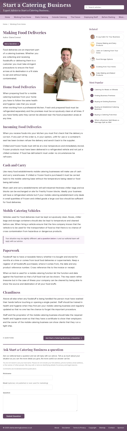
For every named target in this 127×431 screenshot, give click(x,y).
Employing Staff (91, 17)
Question (6, 393)
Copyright (92, 428)
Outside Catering (59, 17)
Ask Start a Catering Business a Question (63, 338)
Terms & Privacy (79, 428)
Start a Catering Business (37, 5)
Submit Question (13, 416)
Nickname (7, 373)
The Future (75, 17)
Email (25, 383)
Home (7, 17)
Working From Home (22, 17)
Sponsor (121, 428)
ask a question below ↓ (47, 238)
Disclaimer (66, 428)
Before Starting (108, 17)
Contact (111, 428)
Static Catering (41, 17)
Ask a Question (11, 44)
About (56, 428)
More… (122, 17)
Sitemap (102, 428)
